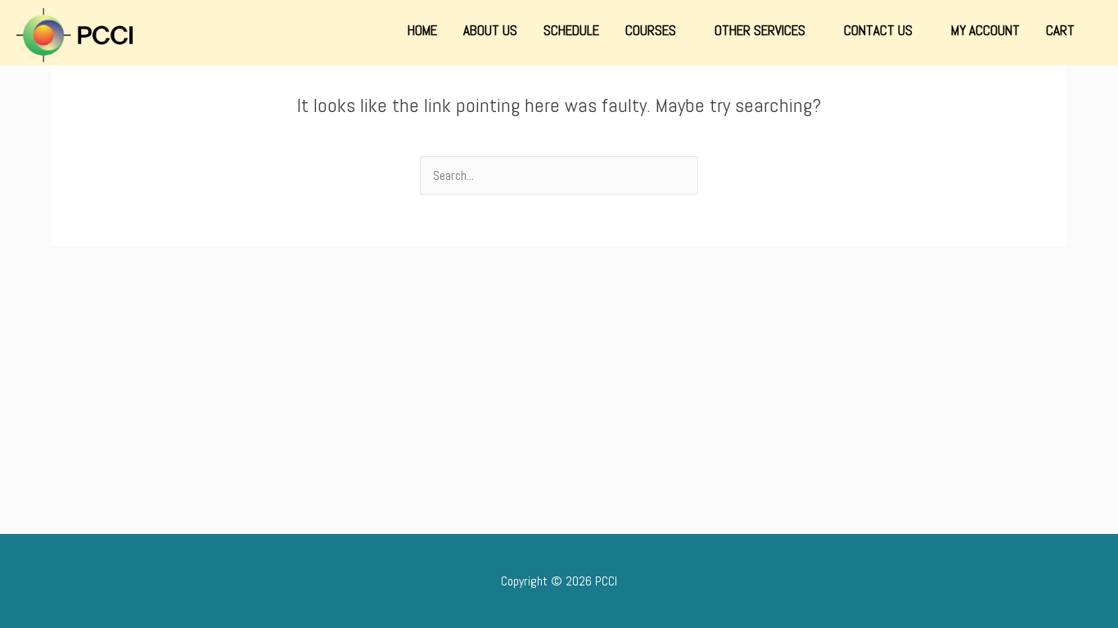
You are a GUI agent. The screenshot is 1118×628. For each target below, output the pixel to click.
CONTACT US (880, 30)
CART (1060, 30)
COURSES (652, 30)
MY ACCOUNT (985, 30)
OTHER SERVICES (762, 30)
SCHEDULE (571, 30)
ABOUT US (490, 30)
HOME (422, 30)
